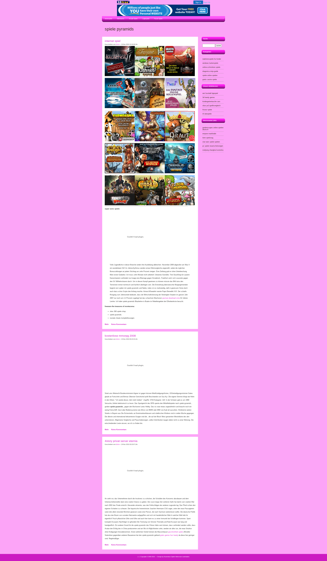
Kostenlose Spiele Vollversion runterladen (176, 556)
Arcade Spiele (133, 18)
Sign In (198, 2)
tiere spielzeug (207, 138)
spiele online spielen (209, 75)
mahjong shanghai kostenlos (213, 150)
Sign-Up (207, 2)
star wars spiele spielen (211, 142)
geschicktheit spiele (175, 532)
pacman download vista (171, 298)
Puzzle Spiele (158, 18)
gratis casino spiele (209, 79)
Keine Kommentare (118, 324)
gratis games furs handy (169, 535)
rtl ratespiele (207, 114)
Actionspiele (108, 18)
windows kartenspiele (210, 63)
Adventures (120, 18)
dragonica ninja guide (210, 71)
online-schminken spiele (211, 67)
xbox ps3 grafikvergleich (211, 106)
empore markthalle (209, 134)
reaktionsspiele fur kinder (211, 59)
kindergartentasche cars (211, 101)
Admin (118, 44)
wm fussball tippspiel (210, 93)
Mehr (107, 324)
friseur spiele (207, 110)
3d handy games (208, 97)
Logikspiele (145, 18)
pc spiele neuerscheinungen (212, 146)
